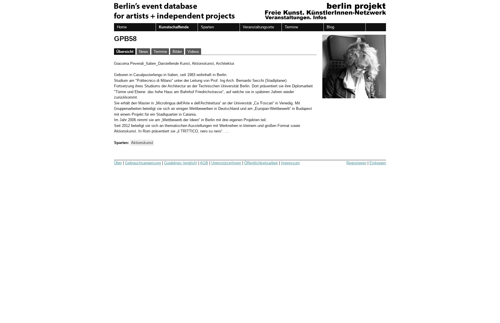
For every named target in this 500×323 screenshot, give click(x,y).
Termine (291, 27)
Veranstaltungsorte (258, 27)
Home (122, 27)
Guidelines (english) (180, 163)
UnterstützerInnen (226, 163)
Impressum (290, 163)
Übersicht (124, 51)
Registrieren (356, 163)
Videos (193, 51)
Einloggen (378, 163)
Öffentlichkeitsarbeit (261, 163)
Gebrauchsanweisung (143, 163)
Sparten (207, 27)
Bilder (177, 51)
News (143, 51)
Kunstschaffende (174, 27)
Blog (330, 27)
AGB (204, 163)
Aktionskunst (142, 143)
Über (118, 163)
